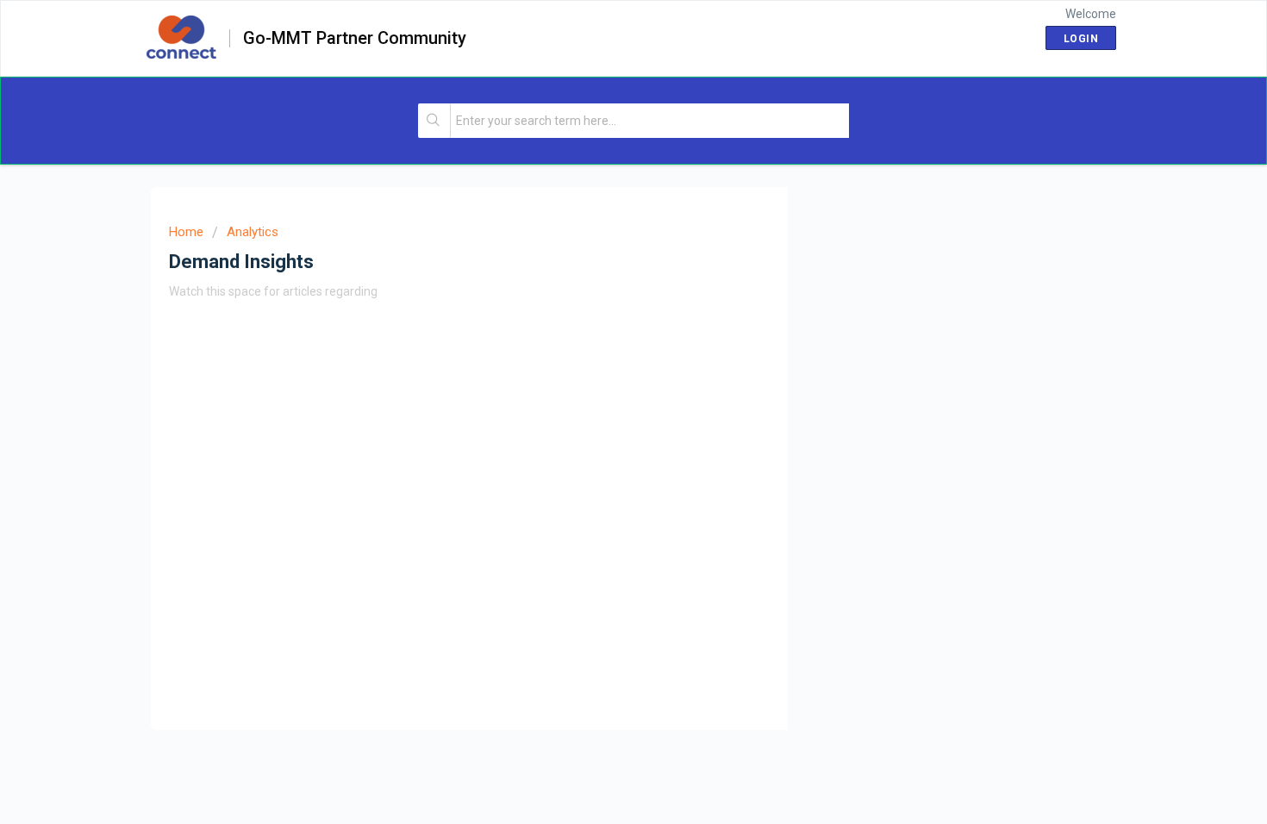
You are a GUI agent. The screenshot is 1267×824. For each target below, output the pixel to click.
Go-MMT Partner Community (354, 38)
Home (186, 232)
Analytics (252, 232)
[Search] (435, 120)
